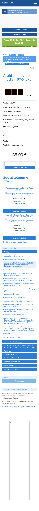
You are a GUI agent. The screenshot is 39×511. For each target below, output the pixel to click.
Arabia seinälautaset (11, 294)
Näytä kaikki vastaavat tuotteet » (15, 242)
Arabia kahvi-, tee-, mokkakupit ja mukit (18, 270)
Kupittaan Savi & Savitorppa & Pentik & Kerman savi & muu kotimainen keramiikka (19, 346)
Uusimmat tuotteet (11, 369)
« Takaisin (32, 68)
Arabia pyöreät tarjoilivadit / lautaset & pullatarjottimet (18, 310)
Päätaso (12, 55)
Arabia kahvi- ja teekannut (13, 256)
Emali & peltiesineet (11, 358)
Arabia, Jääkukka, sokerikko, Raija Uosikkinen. (19, 189)
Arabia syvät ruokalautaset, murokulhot (18, 301)
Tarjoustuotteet (10, 366)
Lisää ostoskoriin (19, 211)
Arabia (21, 55)
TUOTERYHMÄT (7, 3)
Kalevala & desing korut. (13, 361)
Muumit (7, 334)
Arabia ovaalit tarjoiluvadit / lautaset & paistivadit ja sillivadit (18, 305)
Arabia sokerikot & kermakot (14, 259)
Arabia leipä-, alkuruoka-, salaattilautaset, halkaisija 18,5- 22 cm (19, 284)
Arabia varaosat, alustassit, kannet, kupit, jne (19, 290)
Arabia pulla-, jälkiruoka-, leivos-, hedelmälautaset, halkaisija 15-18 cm (18, 279)
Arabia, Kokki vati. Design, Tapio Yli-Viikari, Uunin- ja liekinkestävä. (19, 216)
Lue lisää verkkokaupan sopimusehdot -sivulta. (19, 406)
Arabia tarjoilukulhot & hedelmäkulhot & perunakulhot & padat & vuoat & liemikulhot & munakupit (18, 59)
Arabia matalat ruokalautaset (15, 297)
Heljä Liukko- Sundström (13, 337)
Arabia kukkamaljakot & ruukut (15, 315)
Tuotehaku (19, 381)
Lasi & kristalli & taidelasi (13, 342)
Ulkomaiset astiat (10, 354)
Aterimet (7, 351)
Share (27, 95)
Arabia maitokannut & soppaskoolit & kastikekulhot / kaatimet (18, 274)
